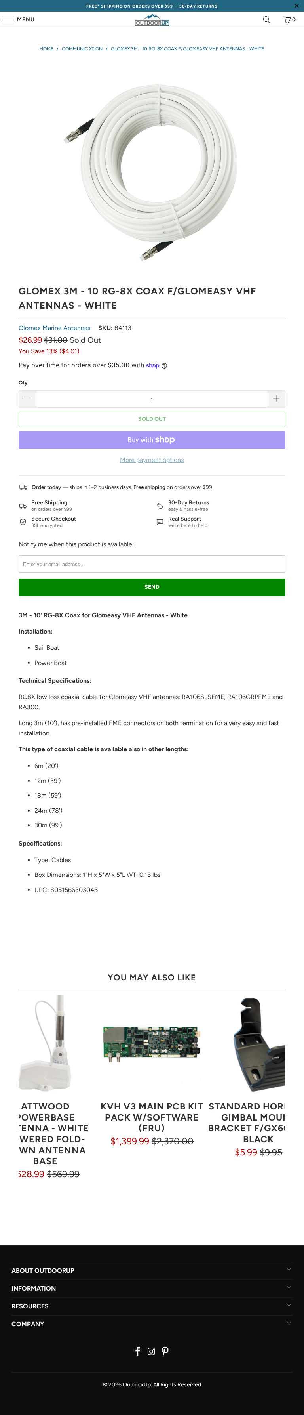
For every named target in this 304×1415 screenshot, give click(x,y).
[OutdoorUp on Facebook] (138, 1352)
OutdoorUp (137, 1384)
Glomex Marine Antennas (54, 328)
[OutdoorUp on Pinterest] (165, 1352)
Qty (23, 383)
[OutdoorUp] (152, 20)
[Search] (266, 20)
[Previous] (25, 1087)
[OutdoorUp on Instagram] (152, 1352)
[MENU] (4, 20)
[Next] (279, 1087)
